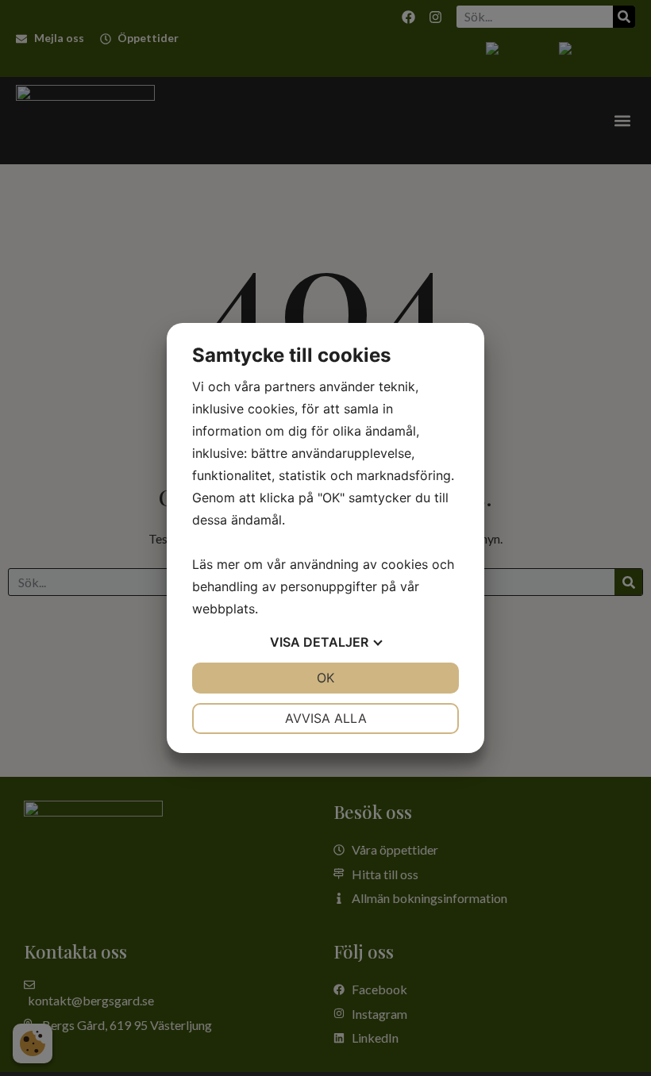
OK (325, 678)
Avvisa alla (326, 718)
